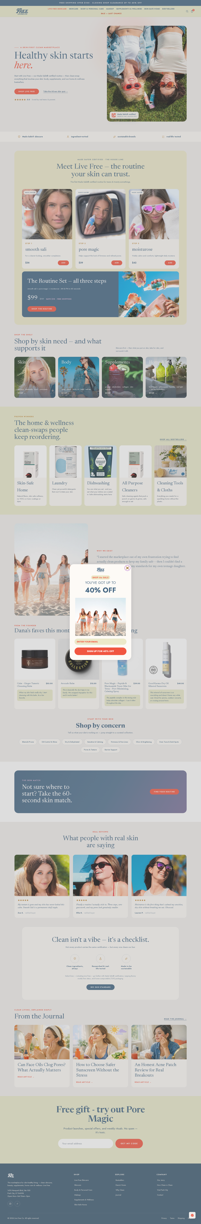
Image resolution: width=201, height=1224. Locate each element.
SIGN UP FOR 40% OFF (100, 651)
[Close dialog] (127, 568)
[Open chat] (192, 1215)
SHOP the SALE (100, 577)
